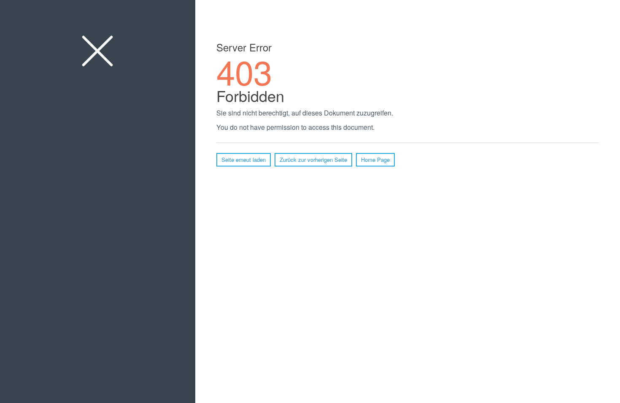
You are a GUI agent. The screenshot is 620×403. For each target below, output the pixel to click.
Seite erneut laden (243, 160)
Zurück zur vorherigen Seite (313, 160)
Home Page (375, 160)
